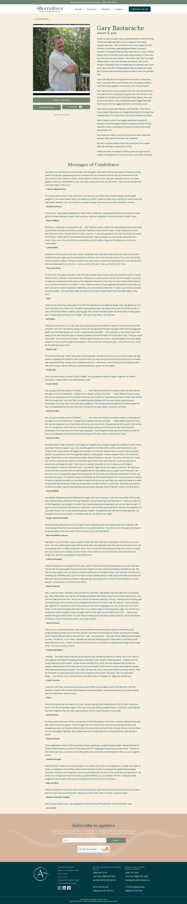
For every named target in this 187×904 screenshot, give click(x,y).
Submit (116, 840)
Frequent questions (68, 880)
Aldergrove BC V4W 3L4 (103, 890)
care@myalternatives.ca (104, 880)
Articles (62, 877)
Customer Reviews (67, 883)
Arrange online (139, 9)
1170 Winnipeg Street (135, 887)
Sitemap (93, 899)
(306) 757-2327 (132, 872)
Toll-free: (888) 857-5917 (104, 876)
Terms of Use (102, 899)
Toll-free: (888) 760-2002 (136, 876)
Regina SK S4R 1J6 (133, 890)
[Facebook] (69, 888)
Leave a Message (61, 100)
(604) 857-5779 (109, 2)
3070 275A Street (101, 887)
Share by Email (47, 107)
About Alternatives (68, 870)
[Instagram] (59, 888)
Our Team (63, 874)
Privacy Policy (84, 899)
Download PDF (61, 115)
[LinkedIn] (64, 888)
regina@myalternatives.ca (137, 880)
